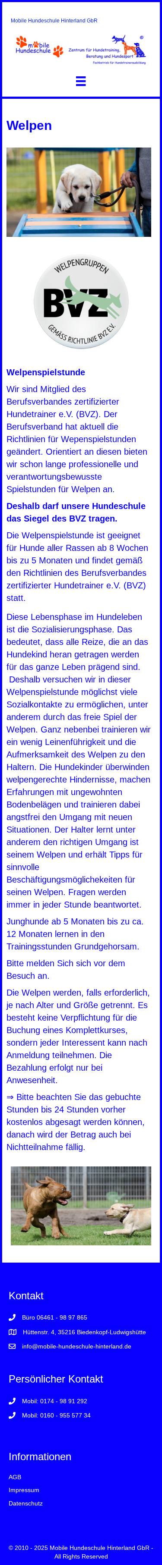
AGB (15, 1477)
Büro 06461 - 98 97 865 (54, 1317)
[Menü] (81, 81)
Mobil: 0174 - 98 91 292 (54, 1401)
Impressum (24, 1489)
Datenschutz (26, 1503)
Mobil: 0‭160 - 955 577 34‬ (56, 1415)
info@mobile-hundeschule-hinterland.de (76, 1346)
